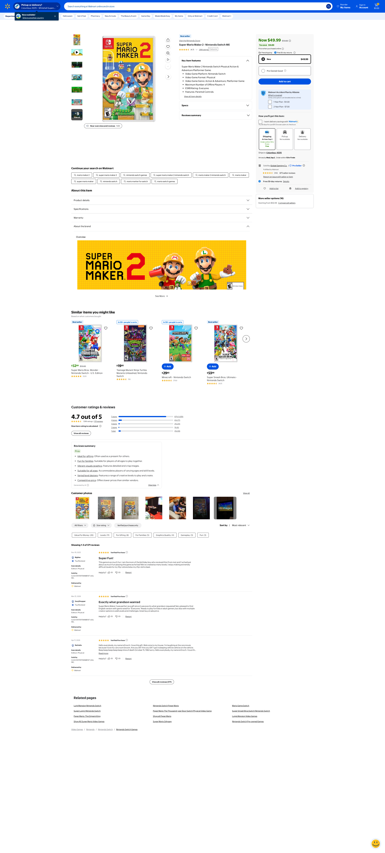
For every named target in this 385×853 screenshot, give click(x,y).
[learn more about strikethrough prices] (290, 41)
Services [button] (30, 16)
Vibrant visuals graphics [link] (89, 465)
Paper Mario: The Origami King (87, 716)
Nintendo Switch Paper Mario (166, 705)
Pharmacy (95, 16)
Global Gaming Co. (278, 165)
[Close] (55, 16)
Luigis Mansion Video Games (244, 716)
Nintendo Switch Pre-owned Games (248, 721)
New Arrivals (110, 16)
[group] (193, 49)
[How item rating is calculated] (100, 426)
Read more (103, 653)
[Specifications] (248, 209)
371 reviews (98, 421)
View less (152, 485)
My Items (179, 16)
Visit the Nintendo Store (189, 40)
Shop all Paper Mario (162, 716)
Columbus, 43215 (274, 152)
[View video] (168, 59)
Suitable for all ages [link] (87, 470)
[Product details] (248, 200)
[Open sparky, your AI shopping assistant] (375, 843)
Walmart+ (226, 16)
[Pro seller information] (304, 165)
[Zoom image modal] (168, 53)
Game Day (145, 16)
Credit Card (212, 16)
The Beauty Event (128, 16)
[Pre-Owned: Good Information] (285, 70)
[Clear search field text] (321, 6)
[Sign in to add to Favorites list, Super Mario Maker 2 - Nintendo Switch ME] (168, 46)
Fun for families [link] (85, 461)
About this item (81, 190)
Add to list (274, 188)
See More (160, 296)
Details (286, 181)
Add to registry (301, 188)
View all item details (193, 96)
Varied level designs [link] (87, 475)
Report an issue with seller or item (278, 177)
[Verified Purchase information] (127, 552)
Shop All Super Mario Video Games (89, 721)
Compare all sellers (286, 203)
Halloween (67, 16)
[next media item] (168, 76)
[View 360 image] (168, 66)
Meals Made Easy (162, 16)
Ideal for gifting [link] (85, 456)
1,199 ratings (203, 50)
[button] (344, 6)
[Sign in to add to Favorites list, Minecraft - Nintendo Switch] (196, 328)
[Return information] (294, 52)
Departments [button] (11, 16)
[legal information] (283, 49)
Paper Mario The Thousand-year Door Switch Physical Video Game (182, 711)
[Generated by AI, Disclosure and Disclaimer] (88, 485)
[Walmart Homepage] (7, 6)
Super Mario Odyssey (162, 721)
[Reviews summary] (196, 49)
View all (246, 493)
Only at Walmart (195, 16)
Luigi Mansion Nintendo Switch (87, 705)
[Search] (328, 6)
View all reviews (81, 433)
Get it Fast (81, 16)
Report (128, 572)
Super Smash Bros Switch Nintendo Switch (251, 711)
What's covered (275, 95)
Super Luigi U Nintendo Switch (87, 711)
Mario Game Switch (240, 705)
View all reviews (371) (162, 682)
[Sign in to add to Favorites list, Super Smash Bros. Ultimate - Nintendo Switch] (241, 328)
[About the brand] (248, 226)
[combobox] (198, 6)
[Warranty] (248, 217)
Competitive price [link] (86, 480)
